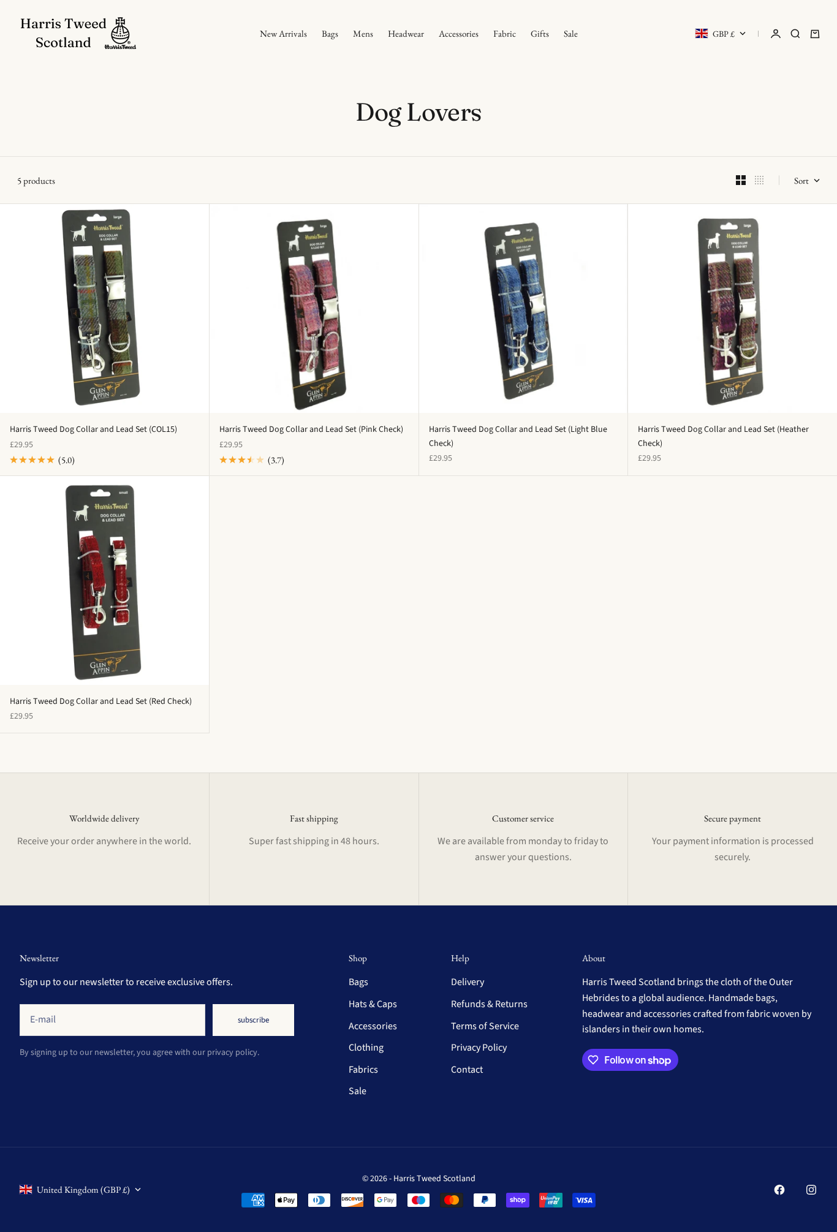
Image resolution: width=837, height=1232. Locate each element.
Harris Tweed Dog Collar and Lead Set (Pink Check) (311, 429)
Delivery (467, 982)
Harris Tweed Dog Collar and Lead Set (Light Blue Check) (518, 436)
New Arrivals (283, 33)
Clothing (366, 1047)
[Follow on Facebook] (779, 1190)
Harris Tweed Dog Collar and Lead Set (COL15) (93, 429)
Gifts (540, 33)
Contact (467, 1069)
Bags (330, 33)
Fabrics (363, 1069)
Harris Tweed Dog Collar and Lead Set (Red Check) (101, 701)
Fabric (504, 33)
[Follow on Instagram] (811, 1190)
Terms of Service (485, 1026)
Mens (363, 33)
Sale (571, 33)
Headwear (406, 33)
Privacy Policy (479, 1047)
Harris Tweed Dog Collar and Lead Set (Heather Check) (723, 436)
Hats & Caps (373, 1004)
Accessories (459, 33)
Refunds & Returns (489, 1004)
